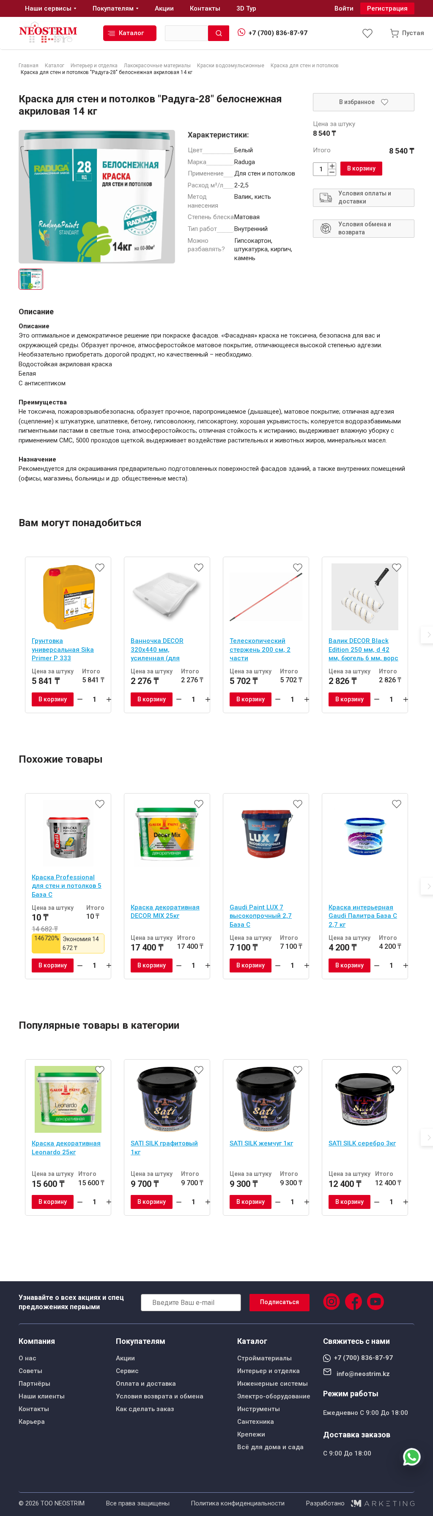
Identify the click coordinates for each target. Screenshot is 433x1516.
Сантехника (255, 1421)
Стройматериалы (264, 1358)
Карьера (32, 1421)
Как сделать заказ (145, 1409)
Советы (30, 1371)
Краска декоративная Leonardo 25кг (66, 1148)
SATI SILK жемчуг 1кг (261, 1143)
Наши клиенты (42, 1396)
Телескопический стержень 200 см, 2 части (260, 649)
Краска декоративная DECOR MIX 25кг (165, 912)
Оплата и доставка (146, 1383)
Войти (344, 8)
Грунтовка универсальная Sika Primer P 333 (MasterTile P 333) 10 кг (68, 650)
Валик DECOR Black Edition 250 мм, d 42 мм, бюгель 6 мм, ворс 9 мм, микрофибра (363, 650)
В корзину (361, 168)
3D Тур (246, 8)
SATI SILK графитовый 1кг (164, 1148)
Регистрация (387, 8)
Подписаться (279, 1302)
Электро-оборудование (273, 1396)
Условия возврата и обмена (159, 1396)
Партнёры (34, 1383)
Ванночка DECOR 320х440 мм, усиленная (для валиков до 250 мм (160, 650)
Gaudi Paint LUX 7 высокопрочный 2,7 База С (261, 916)
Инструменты (258, 1409)
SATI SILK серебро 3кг (362, 1143)
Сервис (127, 1371)
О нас (27, 1358)
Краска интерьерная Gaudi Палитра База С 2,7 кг (363, 916)
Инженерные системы (272, 1383)
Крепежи (251, 1434)
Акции (125, 1358)
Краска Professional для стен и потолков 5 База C (66, 885)
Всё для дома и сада (270, 1447)
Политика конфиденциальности (238, 1503)
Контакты (34, 1409)
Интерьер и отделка (268, 1371)
